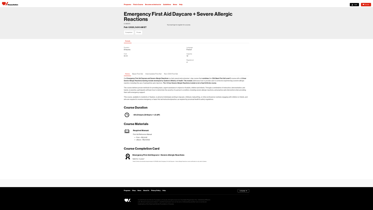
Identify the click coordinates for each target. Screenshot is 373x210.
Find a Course (138, 4)
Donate (367, 4)
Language (244, 191)
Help (181, 4)
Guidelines (167, 4)
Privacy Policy (156, 190)
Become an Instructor (153, 4)
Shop (134, 190)
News (175, 4)
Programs (127, 4)
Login (355, 4)
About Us (146, 190)
